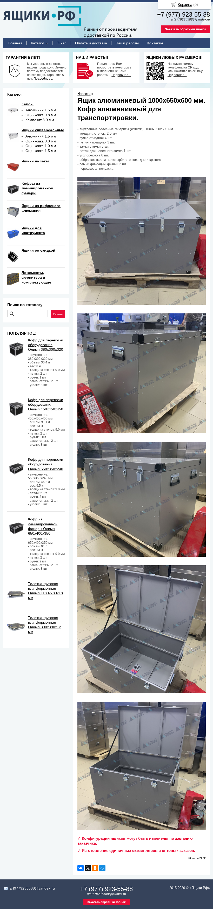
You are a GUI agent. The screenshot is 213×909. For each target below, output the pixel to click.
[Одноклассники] (95, 868)
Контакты (155, 43)
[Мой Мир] (102, 868)
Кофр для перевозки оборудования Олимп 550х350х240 (45, 464)
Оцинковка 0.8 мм (40, 115)
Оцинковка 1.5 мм (40, 151)
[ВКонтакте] (80, 868)
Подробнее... (43, 78)
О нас (61, 43)
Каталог (37, 43)
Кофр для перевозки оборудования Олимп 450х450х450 (45, 404)
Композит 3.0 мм (39, 120)
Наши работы (127, 43)
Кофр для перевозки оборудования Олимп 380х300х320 (45, 345)
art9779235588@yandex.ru (32, 888)
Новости (83, 94)
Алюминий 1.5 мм (40, 110)
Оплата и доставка (91, 43)
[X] (88, 868)
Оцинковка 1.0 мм (40, 146)
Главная (15, 43)
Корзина (185, 4)
